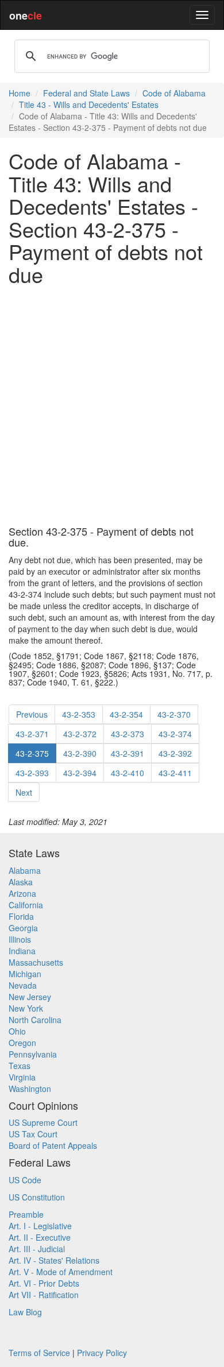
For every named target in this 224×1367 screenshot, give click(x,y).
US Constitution (37, 1197)
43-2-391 (127, 753)
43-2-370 (174, 714)
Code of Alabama (174, 93)
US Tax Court (33, 1134)
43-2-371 (32, 733)
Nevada (23, 985)
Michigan (25, 973)
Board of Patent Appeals (53, 1145)
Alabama (25, 870)
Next (24, 792)
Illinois (20, 939)
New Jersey (30, 996)
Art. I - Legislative (40, 1226)
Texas (19, 1065)
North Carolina (35, 1019)
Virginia (22, 1077)
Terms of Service (39, 1352)
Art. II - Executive (40, 1237)
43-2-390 (79, 753)
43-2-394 (79, 773)
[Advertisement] (112, 406)
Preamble (26, 1214)
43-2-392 (175, 753)
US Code (25, 1180)
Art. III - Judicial (37, 1248)
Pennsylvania (33, 1054)
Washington (30, 1088)
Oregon (22, 1042)
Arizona (22, 893)
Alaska (21, 882)
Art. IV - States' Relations (54, 1260)
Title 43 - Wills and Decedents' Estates (89, 104)
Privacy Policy (102, 1352)
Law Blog (25, 1312)
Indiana (22, 950)
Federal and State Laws (86, 93)
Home (19, 93)
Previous (32, 714)
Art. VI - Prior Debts (44, 1283)
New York (26, 1008)
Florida (21, 916)
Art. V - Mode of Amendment (61, 1271)
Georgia (23, 928)
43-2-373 (127, 733)
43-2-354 (126, 714)
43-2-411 (175, 773)
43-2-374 (175, 733)
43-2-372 (79, 733)
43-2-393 (32, 773)
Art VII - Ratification (44, 1294)
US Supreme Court (43, 1122)
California (26, 905)
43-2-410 (127, 773)
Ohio (17, 1031)
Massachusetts (36, 962)
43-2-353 (78, 714)
